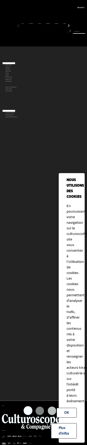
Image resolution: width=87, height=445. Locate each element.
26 (60, 32)
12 (36, 32)
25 (58, 32)
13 (38, 32)
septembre (31, 23)
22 (53, 32)
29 (65, 32)
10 (33, 32)
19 (48, 32)
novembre (48, 23)
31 (68, 32)
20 (50, 32)
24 (57, 32)
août (23, 23)
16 (43, 32)
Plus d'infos (64, 430)
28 (63, 32)
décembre (56, 23)
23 (55, 32)
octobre (39, 23)
